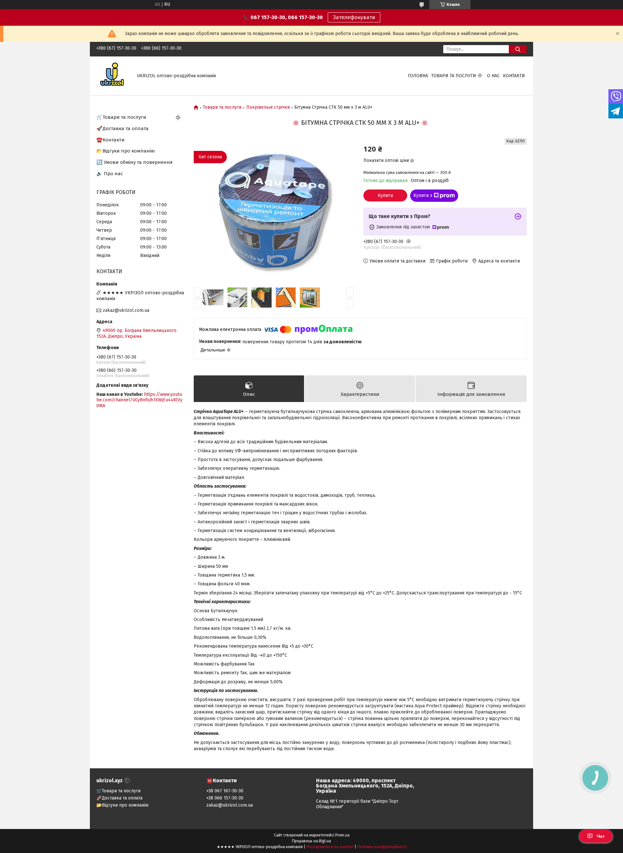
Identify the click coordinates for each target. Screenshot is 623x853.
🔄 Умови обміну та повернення (134, 162)
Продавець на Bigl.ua (311, 841)
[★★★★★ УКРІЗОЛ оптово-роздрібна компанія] (112, 75)
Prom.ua (342, 835)
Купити (385, 195)
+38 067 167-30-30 (224, 791)
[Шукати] (518, 49)
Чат (601, 836)
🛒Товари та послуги (121, 117)
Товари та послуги (453, 76)
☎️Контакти (110, 140)
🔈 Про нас (109, 174)
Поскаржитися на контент (330, 847)
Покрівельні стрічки (268, 107)
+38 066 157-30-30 (224, 798)
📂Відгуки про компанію (125, 151)
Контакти (514, 76)
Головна (418, 76)
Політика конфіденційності (382, 847)
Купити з (422, 195)
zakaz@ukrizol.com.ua (126, 310)
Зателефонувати (354, 17)
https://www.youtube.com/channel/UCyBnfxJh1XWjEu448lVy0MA (139, 400)
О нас (493, 76)
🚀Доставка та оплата (122, 128)
